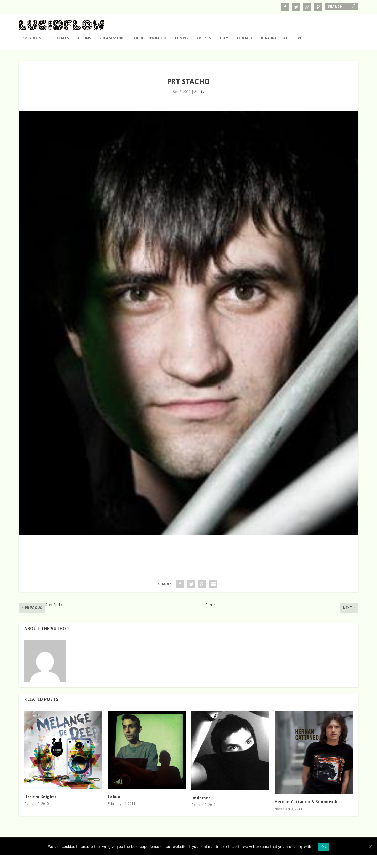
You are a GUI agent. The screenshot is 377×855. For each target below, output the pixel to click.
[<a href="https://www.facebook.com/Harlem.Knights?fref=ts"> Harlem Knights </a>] (63, 750)
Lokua (114, 797)
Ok (323, 846)
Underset (201, 798)
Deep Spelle (53, 605)
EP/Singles (59, 38)
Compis (181, 38)
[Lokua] (147, 750)
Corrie (210, 605)
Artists (204, 38)
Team (224, 38)
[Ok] (370, 846)
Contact (245, 38)
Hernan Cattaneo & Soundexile (307, 802)
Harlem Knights (40, 797)
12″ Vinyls (32, 38)
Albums (84, 38)
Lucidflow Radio (150, 38)
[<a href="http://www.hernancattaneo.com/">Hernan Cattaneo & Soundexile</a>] (313, 752)
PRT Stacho (188, 82)
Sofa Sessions (112, 38)
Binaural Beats (275, 38)
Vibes (302, 38)
